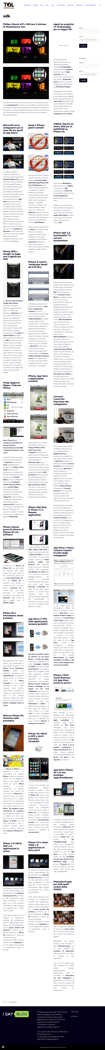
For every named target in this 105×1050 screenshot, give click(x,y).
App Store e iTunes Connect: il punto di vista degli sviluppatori (63, 551)
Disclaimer (74, 1016)
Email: (81, 36)
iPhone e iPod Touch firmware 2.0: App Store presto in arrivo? (62, 679)
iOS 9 (52, 5)
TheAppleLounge (42, 1012)
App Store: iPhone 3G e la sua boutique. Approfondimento (63, 773)
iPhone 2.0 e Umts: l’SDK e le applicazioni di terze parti (38, 846)
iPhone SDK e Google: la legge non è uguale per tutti (12, 255)
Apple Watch (61, 5)
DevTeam (6, 598)
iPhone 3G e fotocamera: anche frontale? (13, 615)
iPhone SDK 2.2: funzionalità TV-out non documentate (62, 236)
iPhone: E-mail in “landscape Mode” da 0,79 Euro (38, 264)
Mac (42, 5)
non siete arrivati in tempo (65, 931)
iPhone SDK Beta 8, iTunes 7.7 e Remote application (37, 511)
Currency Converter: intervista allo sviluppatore (61, 400)
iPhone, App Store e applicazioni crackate (38, 378)
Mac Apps (70, 5)
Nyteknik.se (62, 104)
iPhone (36, 5)
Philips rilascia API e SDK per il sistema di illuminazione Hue (24, 25)
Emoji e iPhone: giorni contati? (36, 126)
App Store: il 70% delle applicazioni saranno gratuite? (38, 621)
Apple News (27, 5)
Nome (81, 28)
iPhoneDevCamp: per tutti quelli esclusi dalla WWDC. (62, 885)
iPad (47, 5)
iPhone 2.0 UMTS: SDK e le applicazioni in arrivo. (12, 847)
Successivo (13, 1002)
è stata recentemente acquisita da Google (63, 207)
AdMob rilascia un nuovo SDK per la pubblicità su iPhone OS (63, 127)
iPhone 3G (35, 795)
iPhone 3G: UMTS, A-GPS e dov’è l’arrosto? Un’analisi (37, 737)
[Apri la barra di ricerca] (100, 5)
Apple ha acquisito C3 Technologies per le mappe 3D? (63, 27)
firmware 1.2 (65, 864)
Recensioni (79, 5)
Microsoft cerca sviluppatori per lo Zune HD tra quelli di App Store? (13, 129)
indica (30, 671)
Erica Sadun (68, 287)
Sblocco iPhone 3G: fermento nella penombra (13, 718)
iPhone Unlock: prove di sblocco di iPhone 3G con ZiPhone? (13, 531)
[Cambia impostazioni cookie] (3, 1046)
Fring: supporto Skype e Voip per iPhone (12, 385)
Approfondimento (91, 5)
